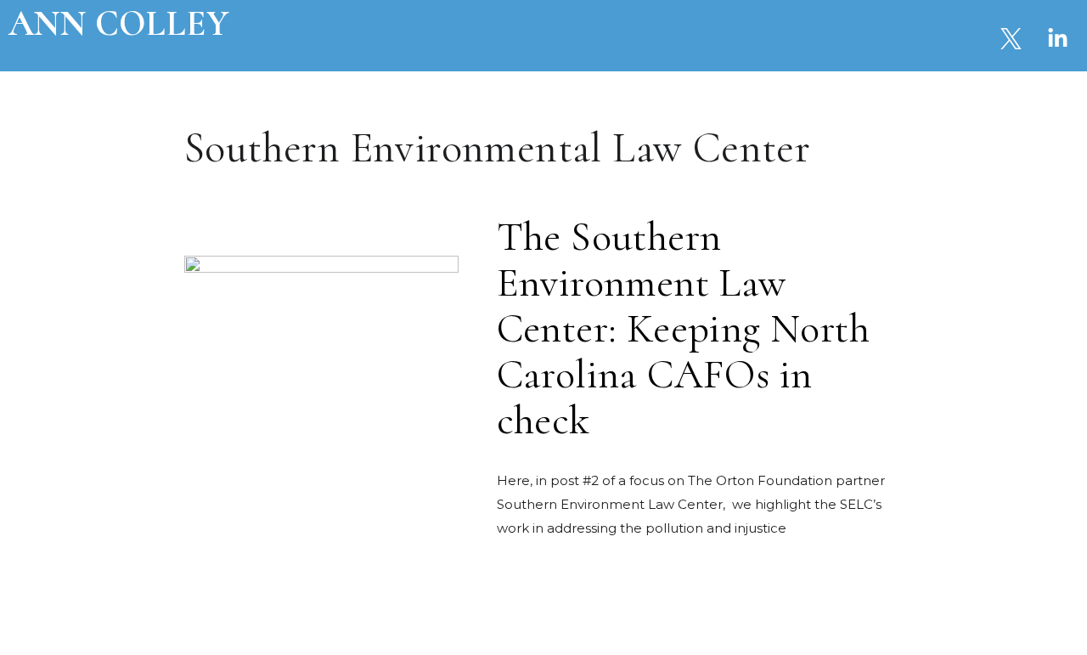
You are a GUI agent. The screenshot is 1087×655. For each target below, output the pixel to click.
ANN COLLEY (118, 23)
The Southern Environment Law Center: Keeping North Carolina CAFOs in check (683, 328)
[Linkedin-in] (1057, 38)
